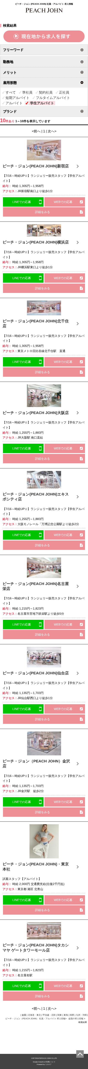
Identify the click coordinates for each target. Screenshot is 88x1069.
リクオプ (48, 1064)
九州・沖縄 (81, 1015)
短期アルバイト (17, 98)
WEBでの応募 (63, 202)
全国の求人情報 (76, 1018)
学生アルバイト (42, 103)
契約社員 (46, 92)
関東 (59, 1015)
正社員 (64, 92)
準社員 (27, 92)
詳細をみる (42, 212)
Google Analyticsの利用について (44, 1062)
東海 (66, 1015)
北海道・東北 (34, 1015)
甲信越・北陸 (49, 1015)
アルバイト (14, 103)
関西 (72, 1015)
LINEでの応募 (21, 202)
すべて (11, 92)
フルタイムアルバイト (53, 98)
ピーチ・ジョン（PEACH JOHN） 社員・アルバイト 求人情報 (35, 1018)
